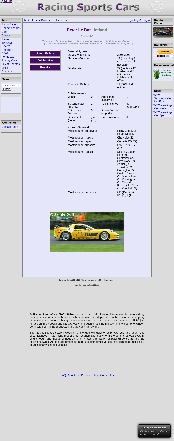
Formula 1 (8, 56)
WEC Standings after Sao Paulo (162, 98)
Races (5, 39)
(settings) (135, 20)
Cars (4, 31)
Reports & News (8, 51)
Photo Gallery (45, 53)
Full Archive (45, 60)
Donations (8, 71)
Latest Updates (11, 64)
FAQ (63, 375)
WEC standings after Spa (162, 114)
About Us (73, 375)
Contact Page (10, 126)
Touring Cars (9, 60)
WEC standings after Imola (162, 107)
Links (5, 67)
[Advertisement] (11, 104)
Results (45, 67)
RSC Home (31, 20)
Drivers (45, 20)
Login (146, 20)
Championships (11, 28)
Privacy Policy (89, 375)
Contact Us (107, 375)
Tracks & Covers (7, 45)
